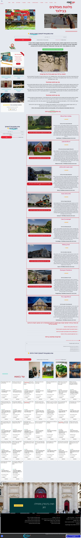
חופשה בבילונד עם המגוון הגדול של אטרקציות (70, 346)
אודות (9, 2)
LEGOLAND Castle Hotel (65, 167)
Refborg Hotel (66, 244)
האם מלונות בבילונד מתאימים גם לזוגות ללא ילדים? (66, 331)
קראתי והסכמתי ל (61, 39)
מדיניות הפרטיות (58, 39)
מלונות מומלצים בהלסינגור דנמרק (34, 518)
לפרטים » (18, 78)
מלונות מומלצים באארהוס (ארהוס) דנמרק (32, 521)
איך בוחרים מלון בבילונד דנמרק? (70, 326)
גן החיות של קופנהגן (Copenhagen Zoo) (72, 524)
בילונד (75, 340)
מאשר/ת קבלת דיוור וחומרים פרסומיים (42, 39)
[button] (2, 1)
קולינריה (28, 2)
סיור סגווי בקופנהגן (76, 520)
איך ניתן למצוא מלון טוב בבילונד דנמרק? (69, 334)
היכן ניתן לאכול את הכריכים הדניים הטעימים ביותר (50, 518)
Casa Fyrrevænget (66, 219)
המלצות (24, 2)
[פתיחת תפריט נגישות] (2, 536)
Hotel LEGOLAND (66, 193)
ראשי (55, 2)
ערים (46, 2)
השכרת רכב (18, 2)
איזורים (51, 2)
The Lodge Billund (66, 297)
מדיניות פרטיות (64, 536)
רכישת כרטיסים (35, 2)
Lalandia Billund (66, 141)
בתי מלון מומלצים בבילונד (74, 350)
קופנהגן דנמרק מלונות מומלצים (34, 523)
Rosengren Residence (66, 270)
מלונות (42, 2)
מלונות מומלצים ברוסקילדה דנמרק (33, 517)
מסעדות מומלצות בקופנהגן (55, 521)
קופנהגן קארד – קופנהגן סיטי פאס (74, 517)
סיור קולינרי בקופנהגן (56, 517)
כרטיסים (1, 3)
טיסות (13, 2)
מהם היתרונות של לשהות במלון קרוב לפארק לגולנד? (66, 329)
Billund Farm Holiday (65, 116)
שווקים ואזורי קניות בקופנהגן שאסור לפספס (52, 520)
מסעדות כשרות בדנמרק (55, 523)
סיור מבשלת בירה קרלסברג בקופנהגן (73, 518)
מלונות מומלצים (68, 340)
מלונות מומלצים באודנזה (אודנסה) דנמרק (32, 520)
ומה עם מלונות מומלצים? (74, 347)
